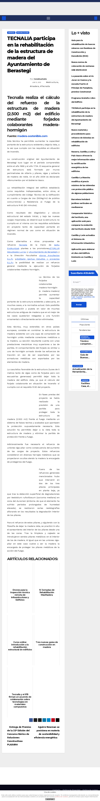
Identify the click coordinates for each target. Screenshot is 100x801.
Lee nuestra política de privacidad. (83, 298)
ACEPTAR (50, 799)
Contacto (56, 790)
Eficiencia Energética (85, 337)
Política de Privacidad (71, 790)
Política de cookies (90, 790)
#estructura (52, 82)
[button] (91, 18)
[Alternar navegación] (48, 18)
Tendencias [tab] (84, 330)
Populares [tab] (84, 324)
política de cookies (61, 797)
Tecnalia (23, 245)
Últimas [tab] (84, 319)
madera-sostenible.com (32, 136)
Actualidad (77, 366)
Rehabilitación (23, 32)
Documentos (86, 351)
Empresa (11, 32)
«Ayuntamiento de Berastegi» (43, 252)
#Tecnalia (45, 86)
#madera (34, 86)
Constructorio (40, 79)
